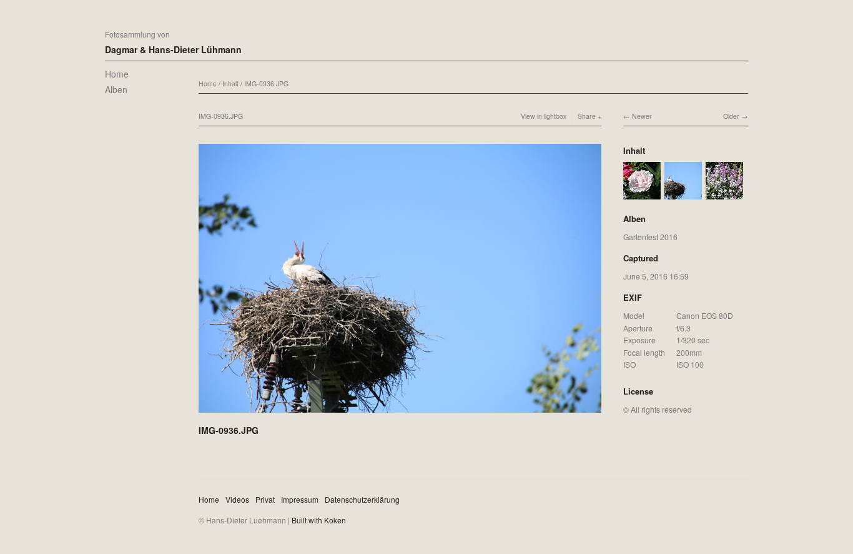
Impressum (299, 499)
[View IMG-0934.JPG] (724, 193)
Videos (237, 499)
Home (117, 74)
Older (731, 116)
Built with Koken (319, 520)
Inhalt (230, 83)
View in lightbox (543, 116)
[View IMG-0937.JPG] (642, 193)
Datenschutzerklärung (362, 499)
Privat (265, 499)
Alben (116, 89)
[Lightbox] (400, 414)
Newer (642, 116)
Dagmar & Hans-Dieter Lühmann (173, 49)
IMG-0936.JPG (266, 83)
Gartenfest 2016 (650, 236)
